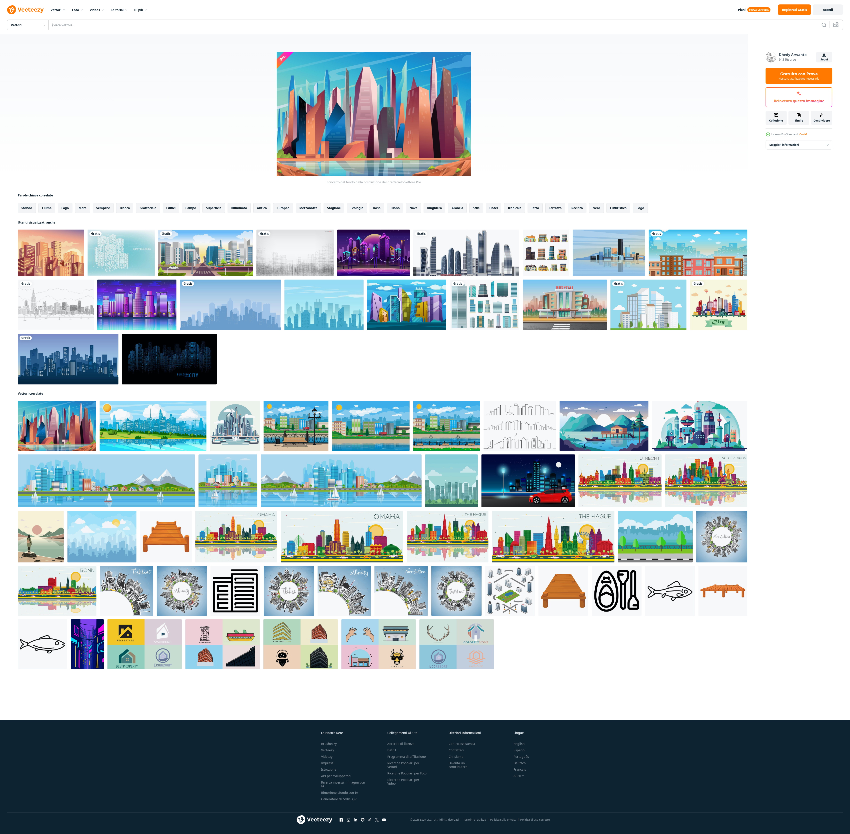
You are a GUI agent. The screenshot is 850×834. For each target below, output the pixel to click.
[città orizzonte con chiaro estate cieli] (451, 480)
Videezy (326, 756)
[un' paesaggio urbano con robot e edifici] (699, 426)
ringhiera (434, 208)
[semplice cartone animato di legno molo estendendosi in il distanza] (563, 591)
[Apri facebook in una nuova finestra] (341, 820)
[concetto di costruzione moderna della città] (609, 253)
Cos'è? (803, 134)
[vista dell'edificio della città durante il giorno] (698, 253)
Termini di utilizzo (474, 820)
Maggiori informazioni (784, 145)
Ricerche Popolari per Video (403, 782)
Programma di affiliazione (406, 756)
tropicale (514, 208)
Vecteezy (327, 750)
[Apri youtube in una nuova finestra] (384, 820)
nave (413, 208)
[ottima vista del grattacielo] (406, 305)
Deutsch (520, 763)
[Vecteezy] (25, 9)
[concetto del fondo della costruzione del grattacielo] (57, 426)
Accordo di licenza (400, 744)
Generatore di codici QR (339, 799)
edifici (171, 208)
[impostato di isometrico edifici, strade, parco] (510, 591)
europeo (283, 208)
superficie (213, 208)
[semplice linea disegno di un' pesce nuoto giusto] (670, 591)
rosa (376, 208)
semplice (103, 208)
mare (82, 208)
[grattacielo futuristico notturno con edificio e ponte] (373, 253)
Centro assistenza (462, 744)
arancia (457, 208)
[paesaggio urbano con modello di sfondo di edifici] (136, 305)
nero (596, 208)
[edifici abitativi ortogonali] (546, 253)
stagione (334, 208)
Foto (75, 10)
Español (519, 750)
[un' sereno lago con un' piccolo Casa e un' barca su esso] (604, 426)
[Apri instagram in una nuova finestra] (348, 820)
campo (190, 208)
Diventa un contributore (458, 765)
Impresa (327, 763)
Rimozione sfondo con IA (339, 792)
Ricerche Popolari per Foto (406, 773)
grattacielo (148, 208)
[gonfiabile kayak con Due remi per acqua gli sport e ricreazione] (617, 591)
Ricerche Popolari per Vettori (403, 765)
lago (65, 208)
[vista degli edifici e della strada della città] (205, 253)
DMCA (391, 750)
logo (640, 208)
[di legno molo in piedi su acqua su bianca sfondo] (722, 591)
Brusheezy (329, 744)
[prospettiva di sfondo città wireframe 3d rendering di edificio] (295, 253)
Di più (138, 10)
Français (520, 769)
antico (262, 208)
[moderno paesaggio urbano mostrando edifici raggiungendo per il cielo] (235, 591)
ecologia (356, 208)
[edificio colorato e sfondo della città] (718, 305)
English (519, 744)
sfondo (26, 208)
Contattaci (456, 750)
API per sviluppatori (336, 776)
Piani (742, 10)
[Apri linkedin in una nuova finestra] (355, 820)
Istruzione (328, 769)
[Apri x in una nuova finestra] (377, 820)
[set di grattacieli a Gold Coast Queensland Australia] (466, 253)
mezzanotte (308, 208)
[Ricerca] (824, 25)
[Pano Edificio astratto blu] (169, 359)
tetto (535, 208)
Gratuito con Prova (799, 75)
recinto (577, 208)
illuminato (239, 208)
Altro (517, 776)
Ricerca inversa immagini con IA (343, 784)
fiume (47, 208)
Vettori (56, 10)
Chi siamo (456, 756)
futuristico (618, 208)
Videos (95, 10)
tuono (395, 208)
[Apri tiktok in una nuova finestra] (370, 820)
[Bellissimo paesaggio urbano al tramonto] (51, 253)
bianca (125, 208)
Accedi (828, 10)
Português (521, 756)
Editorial (117, 10)
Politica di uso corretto (535, 820)
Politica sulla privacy (503, 820)
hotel (493, 208)
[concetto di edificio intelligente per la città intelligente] (121, 253)
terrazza (555, 208)
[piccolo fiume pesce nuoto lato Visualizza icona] (42, 644)
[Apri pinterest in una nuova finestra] (362, 820)
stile (476, 208)
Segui (824, 59)
